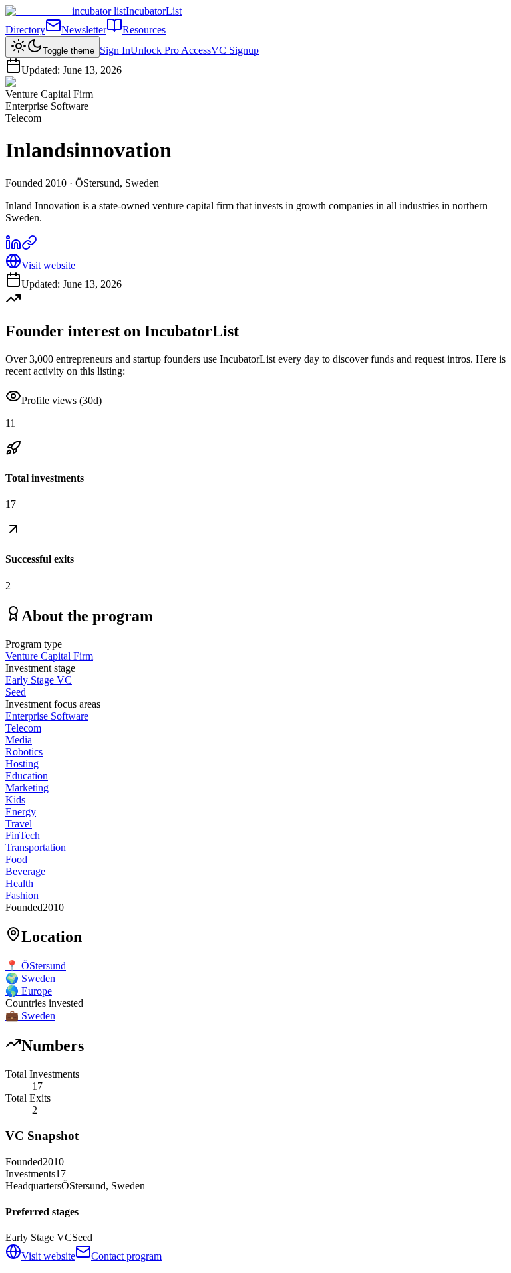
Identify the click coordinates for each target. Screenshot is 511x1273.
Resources (144, 29)
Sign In (115, 50)
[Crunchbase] (29, 246)
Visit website (48, 265)
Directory (25, 29)
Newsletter (83, 29)
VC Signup (235, 50)
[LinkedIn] (13, 246)
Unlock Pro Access (170, 50)
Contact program (126, 1256)
